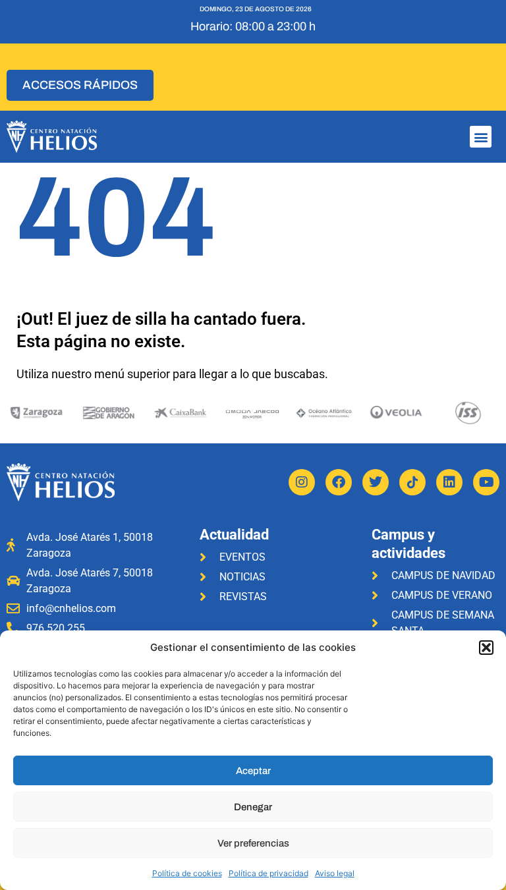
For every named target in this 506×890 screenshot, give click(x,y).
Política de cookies (187, 873)
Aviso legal (334, 873)
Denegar (253, 807)
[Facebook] (338, 482)
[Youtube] (486, 482)
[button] (486, 647)
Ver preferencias (253, 843)
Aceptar (253, 770)
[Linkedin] (449, 482)
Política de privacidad (268, 873)
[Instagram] (302, 482)
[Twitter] (375, 482)
